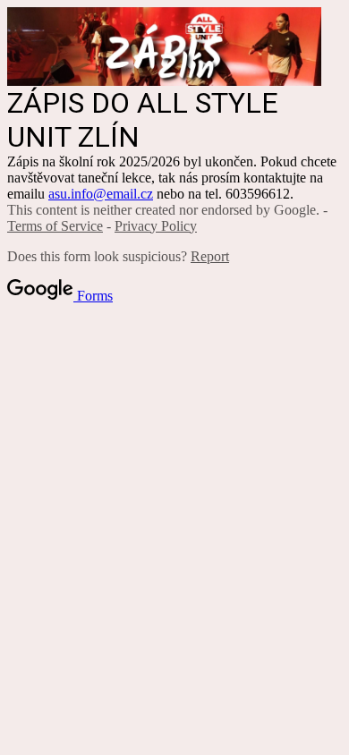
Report (210, 256)
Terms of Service (55, 225)
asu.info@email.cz (100, 193)
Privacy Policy (156, 225)
